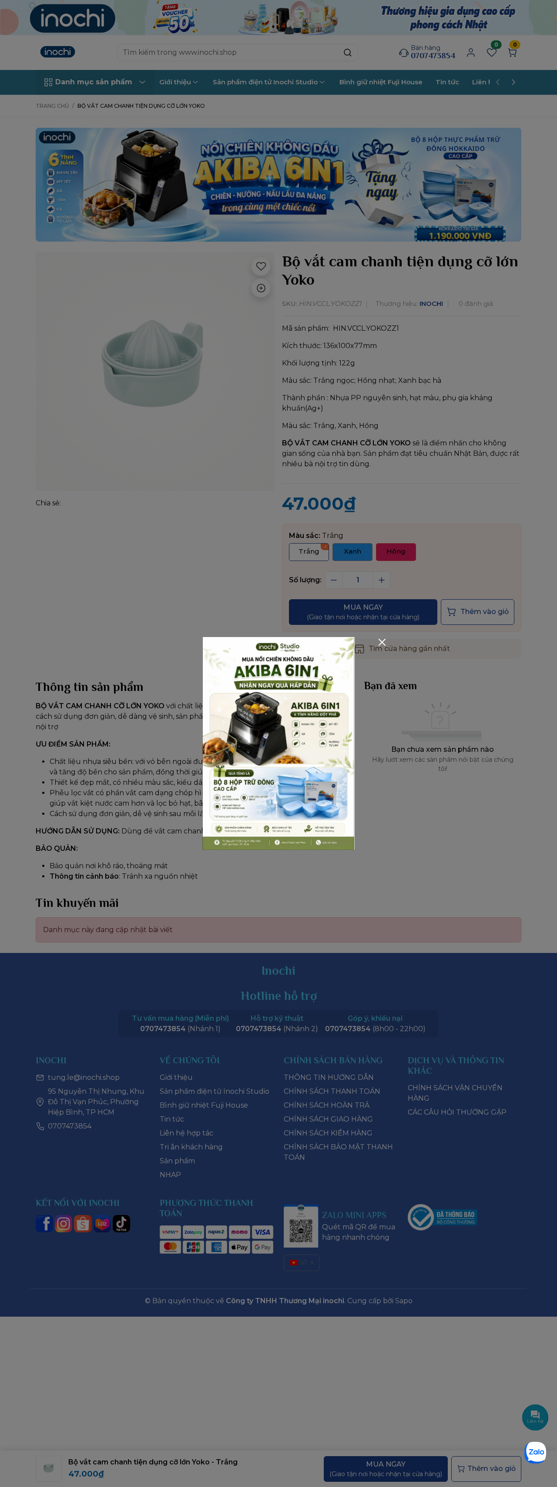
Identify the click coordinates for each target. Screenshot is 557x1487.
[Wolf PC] (278, 743)
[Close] (382, 642)
